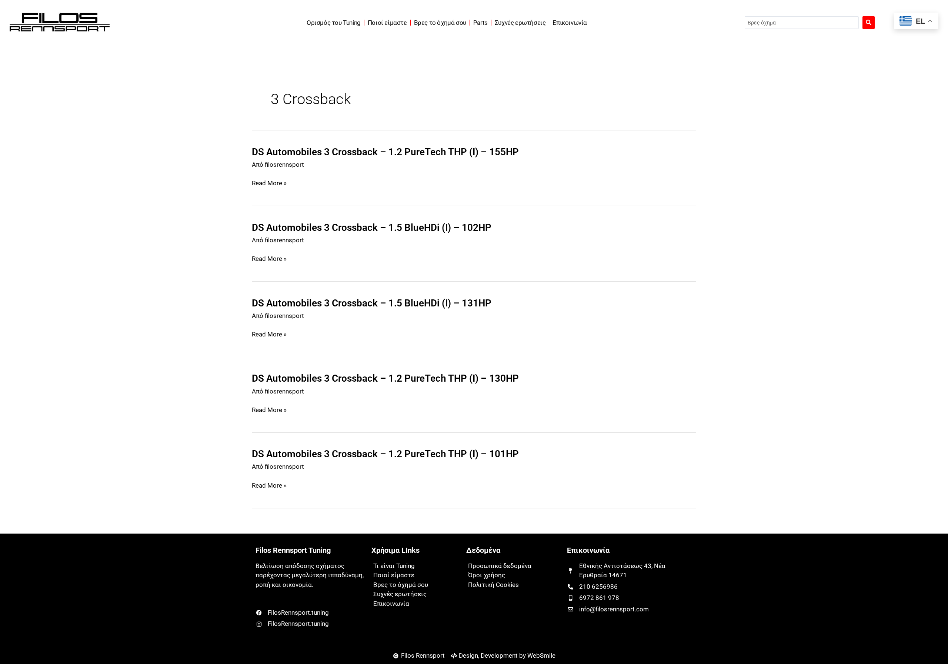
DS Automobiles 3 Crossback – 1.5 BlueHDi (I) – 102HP (371, 227)
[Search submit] (868, 22)
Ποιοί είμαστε (387, 22)
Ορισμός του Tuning (334, 22)
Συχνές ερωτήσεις (520, 22)
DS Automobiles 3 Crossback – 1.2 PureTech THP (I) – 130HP (385, 378)
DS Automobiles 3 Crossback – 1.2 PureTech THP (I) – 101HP (385, 453)
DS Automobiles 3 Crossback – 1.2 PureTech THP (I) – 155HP (385, 151)
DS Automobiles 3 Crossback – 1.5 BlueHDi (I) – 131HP (371, 303)
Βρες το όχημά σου (440, 22)
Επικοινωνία (570, 22)
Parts (480, 22)
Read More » (269, 183)
